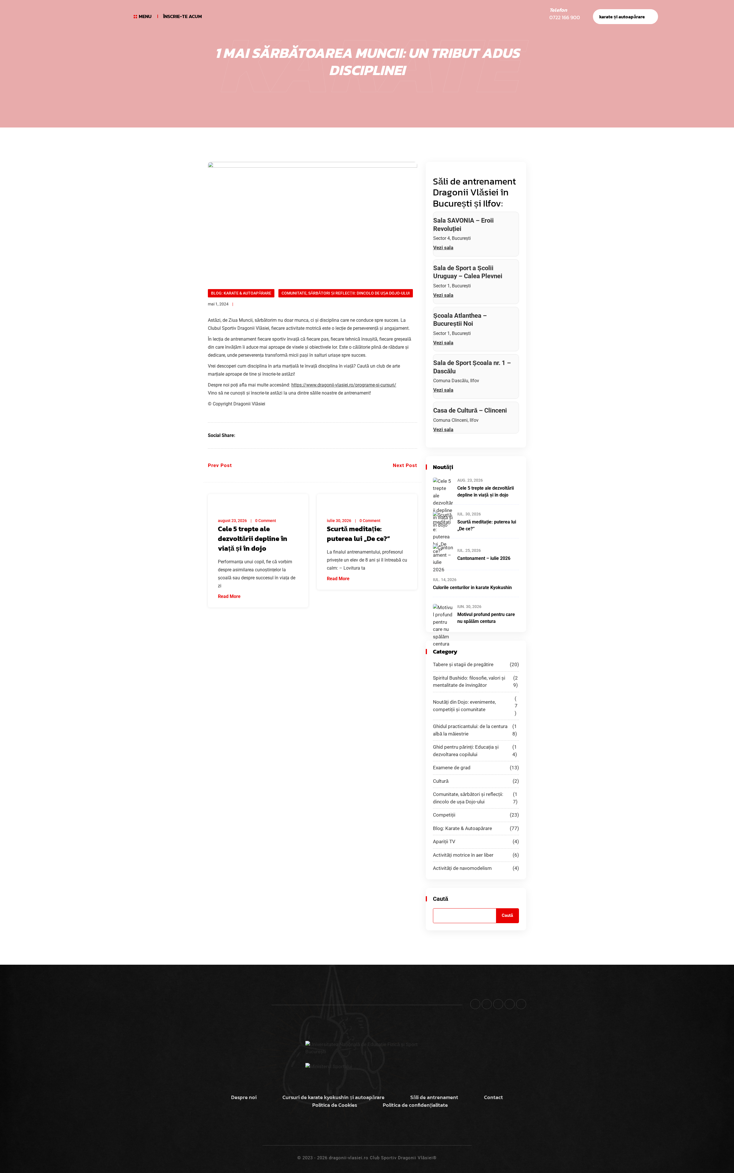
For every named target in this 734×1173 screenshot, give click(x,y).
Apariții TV (476, 841)
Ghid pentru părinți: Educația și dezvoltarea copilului (475, 750)
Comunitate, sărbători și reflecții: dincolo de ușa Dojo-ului (346, 293)
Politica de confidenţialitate (415, 1105)
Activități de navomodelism (476, 868)
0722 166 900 (564, 17)
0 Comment (265, 520)
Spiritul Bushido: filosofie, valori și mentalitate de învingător (475, 681)
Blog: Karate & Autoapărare (241, 293)
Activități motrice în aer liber (476, 855)
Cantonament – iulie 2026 (483, 558)
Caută (440, 898)
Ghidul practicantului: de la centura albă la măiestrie (475, 730)
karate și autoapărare (622, 16)
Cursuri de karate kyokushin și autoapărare (333, 1097)
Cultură (476, 781)
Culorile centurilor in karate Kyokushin (472, 587)
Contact (493, 1097)
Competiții (476, 815)
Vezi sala (443, 247)
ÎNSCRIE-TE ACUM (182, 16)
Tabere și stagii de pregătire (476, 664)
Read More (230, 596)
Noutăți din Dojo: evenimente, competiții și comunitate (475, 706)
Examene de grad (476, 767)
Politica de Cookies (334, 1105)
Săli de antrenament (434, 1097)
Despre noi (244, 1097)
